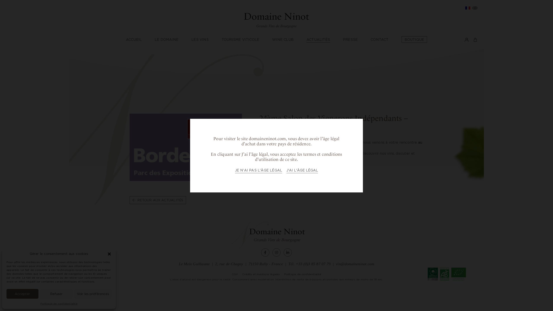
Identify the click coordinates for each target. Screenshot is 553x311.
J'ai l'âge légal (302, 170)
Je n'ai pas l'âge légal (258, 170)
